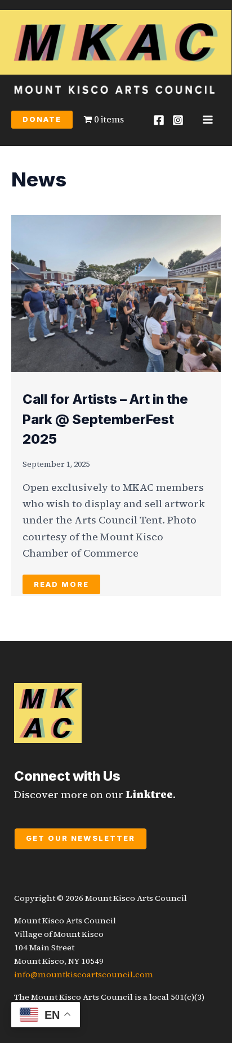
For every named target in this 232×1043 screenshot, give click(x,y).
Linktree (149, 794)
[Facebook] (158, 120)
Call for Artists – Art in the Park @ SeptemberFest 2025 (105, 419)
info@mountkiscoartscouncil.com (83, 974)
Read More (61, 584)
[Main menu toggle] (208, 120)
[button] (42, 120)
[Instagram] (178, 120)
